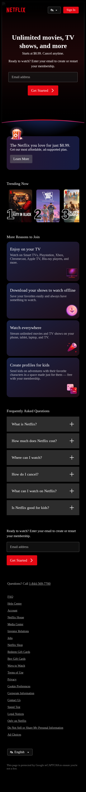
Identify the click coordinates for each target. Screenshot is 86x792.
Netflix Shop (15, 645)
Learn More (21, 159)
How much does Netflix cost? (34, 441)
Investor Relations (18, 631)
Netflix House (16, 617)
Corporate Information (21, 693)
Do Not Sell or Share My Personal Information (35, 727)
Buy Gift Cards (16, 658)
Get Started (39, 90)
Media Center (15, 624)
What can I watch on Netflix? (34, 491)
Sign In (71, 9)
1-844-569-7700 (40, 583)
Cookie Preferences (19, 686)
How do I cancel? (25, 474)
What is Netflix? (24, 424)
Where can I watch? (27, 457)
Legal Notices (16, 714)
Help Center (15, 603)
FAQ (10, 596)
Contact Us (14, 700)
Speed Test (14, 707)
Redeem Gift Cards (19, 651)
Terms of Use (15, 672)
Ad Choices (14, 734)
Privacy (12, 679)
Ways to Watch (16, 665)
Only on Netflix (17, 720)
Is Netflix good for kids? (30, 508)
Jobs (10, 638)
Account (12, 610)
